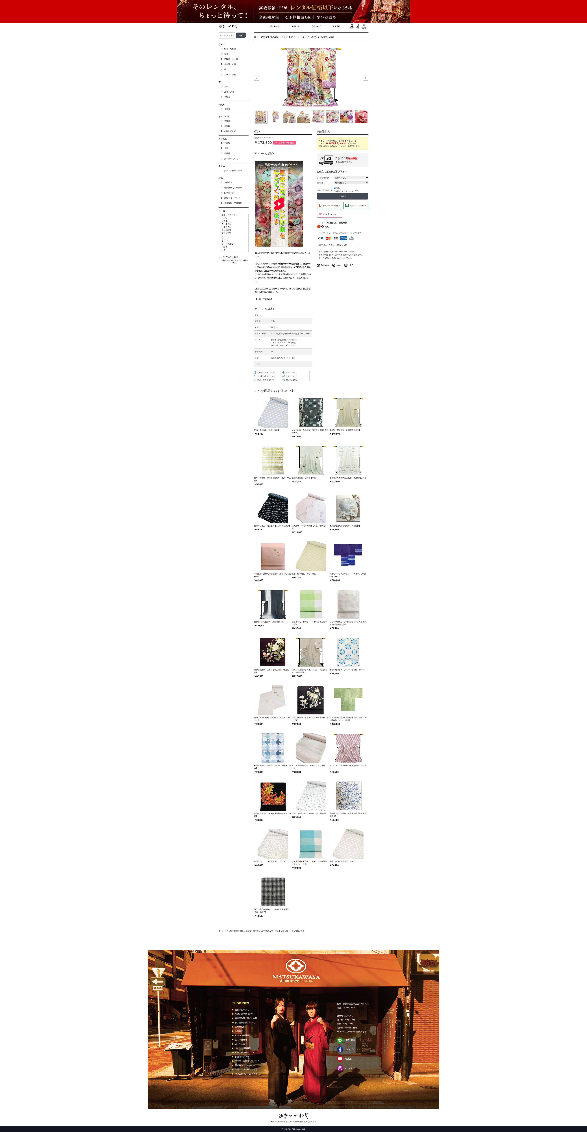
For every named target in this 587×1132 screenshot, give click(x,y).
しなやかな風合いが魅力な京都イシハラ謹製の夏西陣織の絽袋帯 (348, 623)
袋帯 (225, 86)
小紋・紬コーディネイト (246, 1052)
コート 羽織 (229, 74)
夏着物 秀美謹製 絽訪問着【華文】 (345, 430)
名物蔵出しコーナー (232, 188)
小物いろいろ (229, 131)
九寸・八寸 (228, 92)
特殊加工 (321, 183)
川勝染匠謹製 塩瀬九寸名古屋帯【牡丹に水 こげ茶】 (310, 718)
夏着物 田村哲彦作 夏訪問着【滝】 (269, 622)
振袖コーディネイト (244, 1057)
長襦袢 (226, 109)
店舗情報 (336, 26)
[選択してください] (234, 215)
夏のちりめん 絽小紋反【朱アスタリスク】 (272, 526)
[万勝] (234, 250)
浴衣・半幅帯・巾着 (232, 170)
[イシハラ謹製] (234, 244)
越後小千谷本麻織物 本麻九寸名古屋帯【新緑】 (309, 623)
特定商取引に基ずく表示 (246, 1018)
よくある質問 (241, 1044)
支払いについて (242, 1010)
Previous (256, 78)
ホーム (221, 931)
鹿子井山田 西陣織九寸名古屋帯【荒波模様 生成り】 (348, 814)
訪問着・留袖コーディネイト (248, 1061)
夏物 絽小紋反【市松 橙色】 (304, 574)
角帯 (225, 148)
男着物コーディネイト (245, 1065)
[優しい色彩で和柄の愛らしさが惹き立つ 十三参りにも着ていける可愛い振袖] (311, 76)
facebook (325, 265)
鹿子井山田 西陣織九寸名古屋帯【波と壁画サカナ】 (310, 431)
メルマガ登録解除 (243, 1048)
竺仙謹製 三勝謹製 (232, 203)
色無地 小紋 (229, 64)
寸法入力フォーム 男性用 (246, 1074)
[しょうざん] (234, 226)
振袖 (236, 931)
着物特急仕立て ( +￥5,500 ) (347, 191)
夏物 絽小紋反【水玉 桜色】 (342, 861)
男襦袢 (226, 153)
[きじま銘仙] (234, 224)
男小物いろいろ (230, 159)
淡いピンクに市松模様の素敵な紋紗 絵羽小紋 (348, 766)
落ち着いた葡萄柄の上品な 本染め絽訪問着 (348, 478)
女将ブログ (316, 26)
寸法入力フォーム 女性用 (246, 1069)
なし (338, 188)
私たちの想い (275, 26)
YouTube (348, 1059)
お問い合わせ (241, 1040)
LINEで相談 (350, 1040)
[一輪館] (234, 247)
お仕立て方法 (323, 178)
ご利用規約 (240, 1027)
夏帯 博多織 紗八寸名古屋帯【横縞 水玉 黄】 (273, 479)
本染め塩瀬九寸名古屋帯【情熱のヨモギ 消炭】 (272, 814)
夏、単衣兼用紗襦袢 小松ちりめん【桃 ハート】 (310, 766)
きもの (229, 931)
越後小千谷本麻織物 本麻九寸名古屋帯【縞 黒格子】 (271, 910)
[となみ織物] (234, 229)
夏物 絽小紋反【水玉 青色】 (267, 430)
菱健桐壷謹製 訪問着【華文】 (304, 478)
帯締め (226, 121)
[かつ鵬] (234, 221)
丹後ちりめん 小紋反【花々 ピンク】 (270, 861)
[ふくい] (234, 235)
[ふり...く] (234, 238)
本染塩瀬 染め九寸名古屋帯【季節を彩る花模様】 (272, 575)
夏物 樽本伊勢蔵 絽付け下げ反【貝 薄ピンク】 (272, 718)
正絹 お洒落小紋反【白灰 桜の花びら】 (309, 813)
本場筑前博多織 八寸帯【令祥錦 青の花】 (348, 670)
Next (365, 78)
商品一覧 (296, 26)
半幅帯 (226, 97)
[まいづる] (234, 241)
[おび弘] (234, 218)
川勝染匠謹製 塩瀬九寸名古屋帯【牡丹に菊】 (271, 671)
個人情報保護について (245, 1022)
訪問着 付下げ (230, 59)
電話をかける (291, 380)
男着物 (226, 143)
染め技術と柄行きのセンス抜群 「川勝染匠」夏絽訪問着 (309, 671)
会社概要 (239, 1031)
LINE (351, 265)
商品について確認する (331, 206)
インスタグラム (351, 1068)
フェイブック (350, 1049)
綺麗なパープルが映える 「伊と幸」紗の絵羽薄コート (348, 575)
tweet (338, 265)
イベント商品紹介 (243, 1035)
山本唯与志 (228, 193)
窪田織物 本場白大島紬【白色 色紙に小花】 (309, 527)
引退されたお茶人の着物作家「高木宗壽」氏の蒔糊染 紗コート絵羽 (348, 718)
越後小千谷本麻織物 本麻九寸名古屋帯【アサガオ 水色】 (309, 862)
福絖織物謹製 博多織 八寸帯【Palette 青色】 (272, 766)
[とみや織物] (234, 232)
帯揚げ (226, 126)
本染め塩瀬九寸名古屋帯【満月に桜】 (345, 526)
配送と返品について (244, 1014)
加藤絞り (227, 182)
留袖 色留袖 (229, 49)
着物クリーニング (231, 198)
